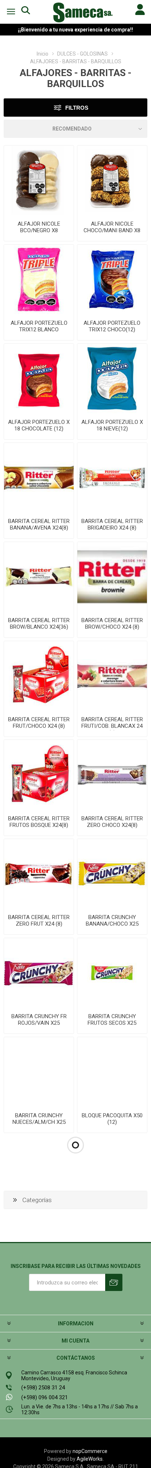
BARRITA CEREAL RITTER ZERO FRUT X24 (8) (39, 920)
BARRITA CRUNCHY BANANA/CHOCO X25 (112, 920)
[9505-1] (39, 477)
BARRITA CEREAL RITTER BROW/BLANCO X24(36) (39, 623)
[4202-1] (39, 973)
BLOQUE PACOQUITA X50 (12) (112, 1118)
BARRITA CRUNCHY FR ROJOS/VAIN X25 (39, 1019)
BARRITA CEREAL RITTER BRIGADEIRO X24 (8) (112, 524)
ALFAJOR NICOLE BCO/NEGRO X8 (39, 227)
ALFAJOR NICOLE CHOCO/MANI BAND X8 (112, 227)
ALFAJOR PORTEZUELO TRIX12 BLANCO (39, 326)
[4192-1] (112, 378)
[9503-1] (112, 576)
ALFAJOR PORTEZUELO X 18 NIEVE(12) (112, 425)
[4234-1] (112, 279)
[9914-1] (39, 180)
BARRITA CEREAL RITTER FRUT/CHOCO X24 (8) (39, 722)
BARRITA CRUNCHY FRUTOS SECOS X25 (112, 1019)
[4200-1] (39, 1072)
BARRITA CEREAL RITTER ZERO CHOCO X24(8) (112, 821)
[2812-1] (112, 1072)
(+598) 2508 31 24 (43, 1387)
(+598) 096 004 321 (44, 1397)
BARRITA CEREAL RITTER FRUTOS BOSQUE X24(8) (39, 821)
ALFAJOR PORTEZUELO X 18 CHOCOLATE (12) (39, 425)
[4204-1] (112, 973)
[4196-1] (39, 378)
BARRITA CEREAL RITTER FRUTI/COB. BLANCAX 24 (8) (112, 726)
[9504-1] (39, 676)
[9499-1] (39, 774)
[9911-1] (112, 180)
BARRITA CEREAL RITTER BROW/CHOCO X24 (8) (112, 623)
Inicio (42, 54)
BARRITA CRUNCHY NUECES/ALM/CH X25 (39, 1118)
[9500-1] (112, 676)
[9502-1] (112, 774)
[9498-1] (39, 576)
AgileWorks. (90, 1459)
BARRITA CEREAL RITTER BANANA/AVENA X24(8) (39, 524)
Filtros (76, 108)
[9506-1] (112, 477)
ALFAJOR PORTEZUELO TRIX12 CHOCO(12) (112, 326)
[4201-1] (112, 873)
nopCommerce (90, 1451)
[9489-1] (39, 873)
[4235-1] (39, 279)
